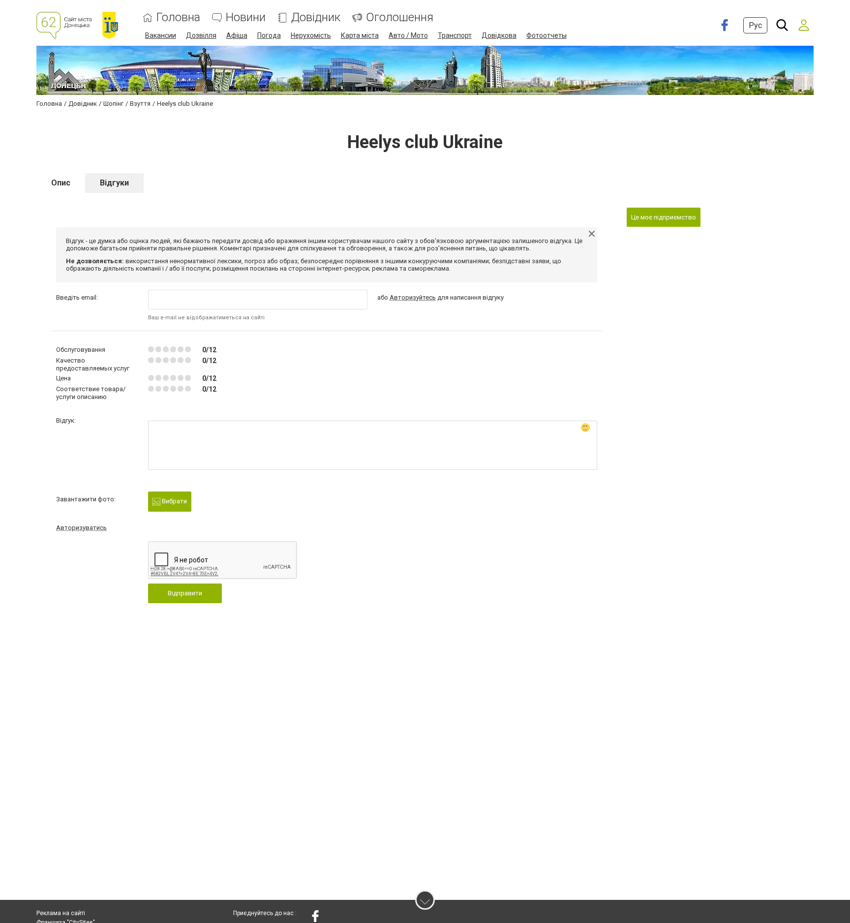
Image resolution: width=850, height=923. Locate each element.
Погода (269, 35)
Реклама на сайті (60, 913)
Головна (178, 17)
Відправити (185, 593)
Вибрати (173, 501)
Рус (755, 25)
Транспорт (455, 35)
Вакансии (160, 35)
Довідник (315, 17)
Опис (60, 182)
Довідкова (499, 35)
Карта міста (360, 35)
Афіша (236, 35)
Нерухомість (311, 35)
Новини (246, 17)
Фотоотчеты (546, 35)
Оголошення (399, 17)
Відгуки (114, 182)
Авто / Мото (408, 35)
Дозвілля (201, 35)
